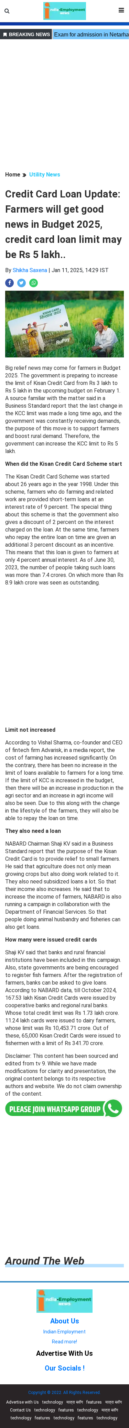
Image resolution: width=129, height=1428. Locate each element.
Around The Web (44, 1260)
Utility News (44, 174)
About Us (64, 1321)
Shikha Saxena (30, 270)
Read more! (64, 1341)
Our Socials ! (65, 1368)
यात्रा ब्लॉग (74, 1402)
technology (52, 1402)
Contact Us (20, 1410)
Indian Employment (64, 1331)
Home (12, 174)
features (94, 1402)
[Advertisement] (64, 106)
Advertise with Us (22, 1402)
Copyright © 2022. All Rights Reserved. (64, 1392)
